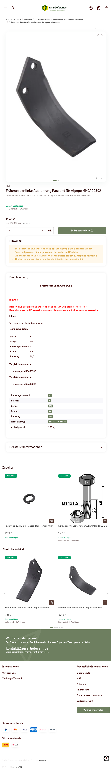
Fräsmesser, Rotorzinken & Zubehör (74, 196)
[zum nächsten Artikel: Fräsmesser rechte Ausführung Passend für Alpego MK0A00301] (102, 28)
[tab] (55, 180)
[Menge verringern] (9, 230)
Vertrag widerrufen (93, 710)
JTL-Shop (17, 767)
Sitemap (81, 684)
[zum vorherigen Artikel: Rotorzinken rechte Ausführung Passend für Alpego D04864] (95, 28)
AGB (79, 678)
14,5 (50, 416)
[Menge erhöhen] (42, 230)
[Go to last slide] (4, 593)
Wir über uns (9, 673)
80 (50, 411)
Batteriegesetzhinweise (89, 695)
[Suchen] (13, 8)
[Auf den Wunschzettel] (100, 37)
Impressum (83, 690)
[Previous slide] (96, 178)
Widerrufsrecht (85, 701)
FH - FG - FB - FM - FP (57, 422)
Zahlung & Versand (12, 678)
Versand (26, 223)
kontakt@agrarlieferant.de (27, 648)
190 (50, 406)
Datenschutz (83, 673)
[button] (5, 8)
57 (50, 395)
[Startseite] (55, 8)
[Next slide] (101, 178)
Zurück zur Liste (14, 19)
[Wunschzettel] (99, 8)
